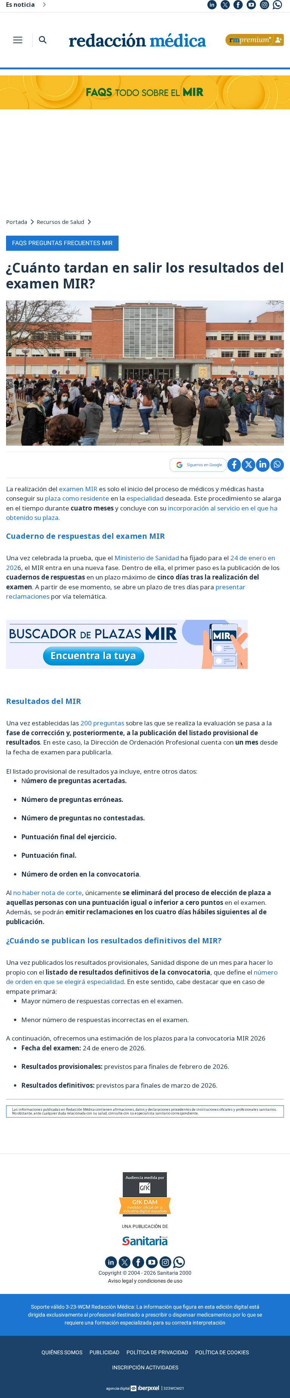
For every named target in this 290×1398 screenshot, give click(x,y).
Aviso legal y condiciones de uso (145, 1281)
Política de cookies (222, 1352)
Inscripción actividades (145, 1367)
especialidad (145, 498)
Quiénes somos (62, 1352)
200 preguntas (102, 723)
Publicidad (104, 1352)
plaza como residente (77, 498)
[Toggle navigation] (17, 40)
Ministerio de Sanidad (146, 557)
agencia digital (118, 1388)
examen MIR (78, 488)
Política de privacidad (157, 1352)
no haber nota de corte (47, 892)
